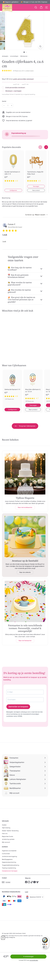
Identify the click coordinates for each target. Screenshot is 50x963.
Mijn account (6, 842)
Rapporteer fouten (7, 836)
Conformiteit (6, 853)
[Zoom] (40, 46)
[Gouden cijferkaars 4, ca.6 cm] (12, 332)
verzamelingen (14, 56)
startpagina (5, 56)
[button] (3, 938)
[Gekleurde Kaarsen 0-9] (12, 385)
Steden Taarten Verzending (10, 830)
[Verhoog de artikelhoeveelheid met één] (12, 106)
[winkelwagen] (41, 7)
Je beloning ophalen (8, 839)
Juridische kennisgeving (9, 856)
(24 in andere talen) (28, 71)
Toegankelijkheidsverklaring (10, 865)
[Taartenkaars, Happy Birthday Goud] (36, 167)
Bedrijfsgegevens (7, 859)
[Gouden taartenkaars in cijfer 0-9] (13, 167)
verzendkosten (34, 960)
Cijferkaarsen (23, 56)
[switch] (45, 947)
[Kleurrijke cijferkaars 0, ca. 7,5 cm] (33, 387)
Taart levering (6, 828)
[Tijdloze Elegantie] (25, 473)
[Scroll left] (40, 147)
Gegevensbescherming (9, 862)
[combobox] (36, 215)
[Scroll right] (46, 147)
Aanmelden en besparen (18, 707)
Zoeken (4, 825)
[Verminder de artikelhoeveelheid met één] (4, 106)
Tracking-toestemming (9, 868)
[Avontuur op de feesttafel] (25, 536)
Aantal (4, 101)
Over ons (4, 833)
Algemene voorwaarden (9, 850)
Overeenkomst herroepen (9, 871)
